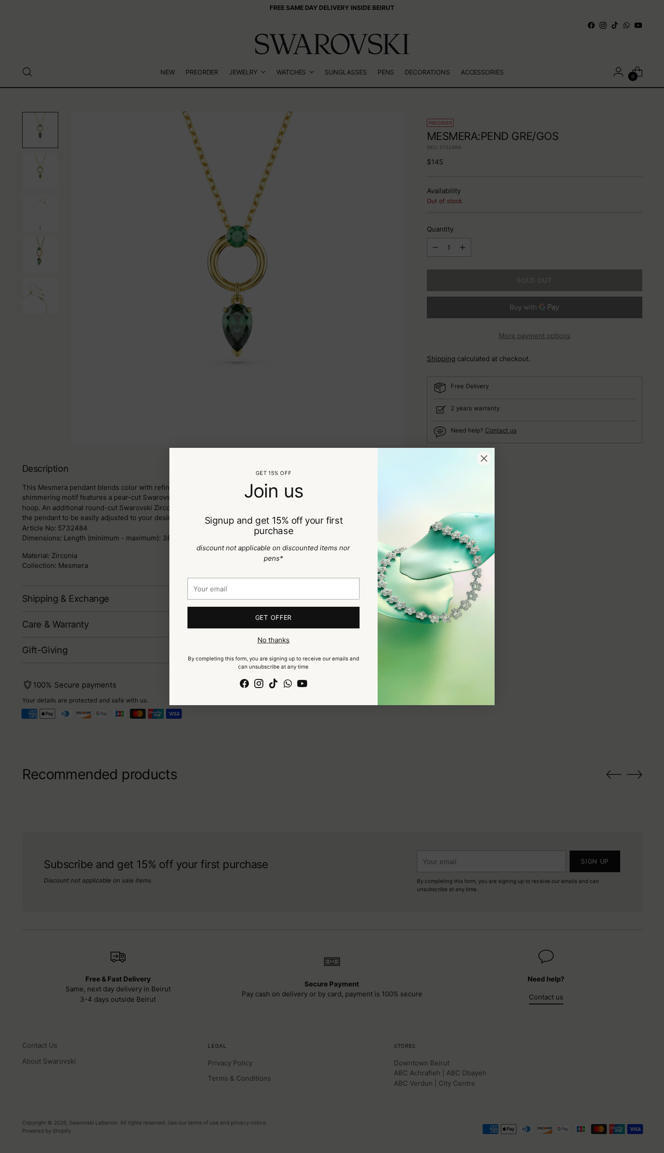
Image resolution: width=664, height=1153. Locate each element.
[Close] (484, 458)
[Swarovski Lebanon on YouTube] (302, 685)
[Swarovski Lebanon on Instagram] (258, 685)
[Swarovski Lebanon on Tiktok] (273, 685)
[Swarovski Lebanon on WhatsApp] (287, 685)
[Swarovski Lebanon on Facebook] (244, 685)
